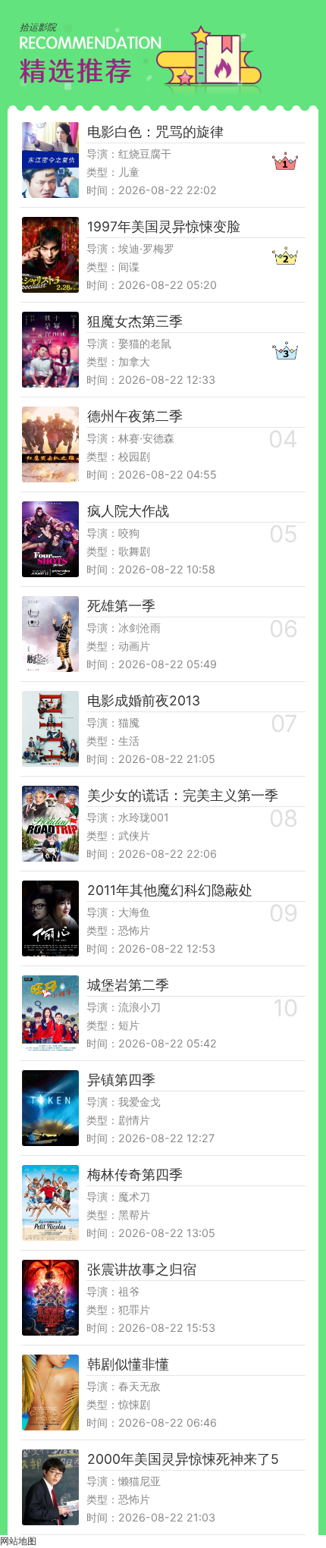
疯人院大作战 (128, 511)
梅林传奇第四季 (135, 1174)
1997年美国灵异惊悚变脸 (163, 226)
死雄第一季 (121, 606)
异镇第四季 (121, 1080)
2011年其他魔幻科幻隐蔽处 (169, 890)
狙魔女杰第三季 (135, 321)
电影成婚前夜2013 (143, 700)
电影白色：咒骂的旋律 (155, 132)
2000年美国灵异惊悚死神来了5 (183, 1459)
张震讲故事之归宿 (141, 1269)
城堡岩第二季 (128, 985)
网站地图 (18, 1540)
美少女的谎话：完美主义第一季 (182, 795)
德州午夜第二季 (135, 416)
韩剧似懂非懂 (128, 1364)
